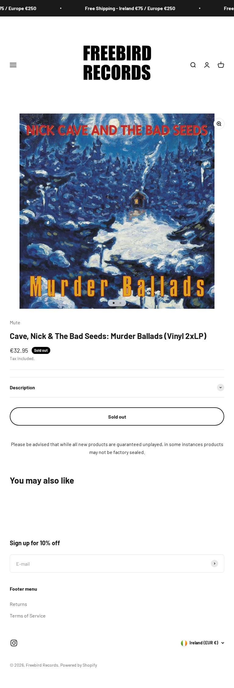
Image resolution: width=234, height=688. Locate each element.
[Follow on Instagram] (14, 643)
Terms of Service (28, 615)
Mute (15, 322)
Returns (18, 604)
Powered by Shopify (78, 665)
